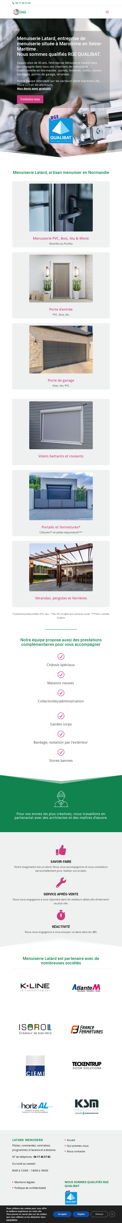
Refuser (99, 1214)
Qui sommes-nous (78, 1146)
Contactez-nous (30, 99)
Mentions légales (24, 1182)
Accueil (71, 1140)
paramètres (11, 1220)
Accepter (62, 1214)
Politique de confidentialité (30, 1188)
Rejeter (81, 1214)
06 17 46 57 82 (23, 2)
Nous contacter (76, 1151)
